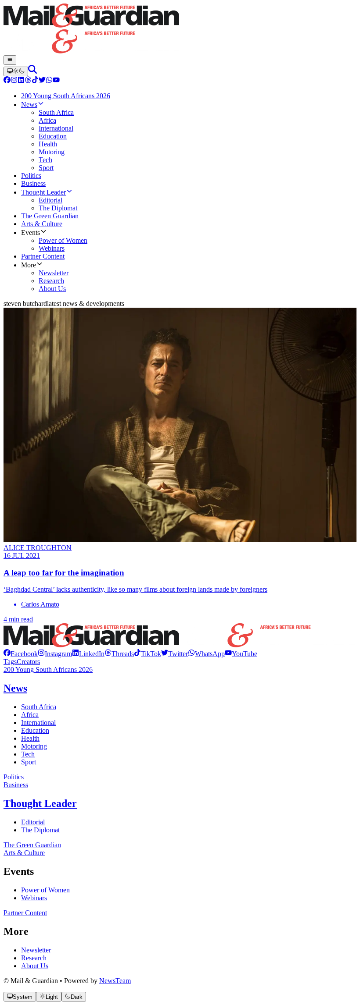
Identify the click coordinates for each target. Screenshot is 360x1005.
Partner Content (25, 912)
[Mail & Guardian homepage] (180, 29)
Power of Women (45, 890)
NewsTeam (115, 980)
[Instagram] (14, 81)
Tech (28, 754)
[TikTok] (35, 81)
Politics (14, 777)
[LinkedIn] (21, 81)
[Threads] (28, 81)
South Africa (38, 706)
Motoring (34, 746)
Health (30, 738)
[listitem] (21, 653)
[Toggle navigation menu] (10, 60)
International (38, 722)
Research (34, 958)
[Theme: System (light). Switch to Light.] (16, 71)
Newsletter (36, 950)
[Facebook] (7, 81)
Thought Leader (40, 803)
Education (35, 730)
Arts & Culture (24, 852)
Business (16, 784)
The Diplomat (40, 830)
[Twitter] (42, 81)
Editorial (33, 822)
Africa (30, 714)
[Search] (32, 71)
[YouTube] (56, 81)
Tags (10, 661)
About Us (34, 965)
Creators (28, 661)
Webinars (34, 898)
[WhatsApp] (49, 81)
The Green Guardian (32, 845)
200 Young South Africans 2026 (48, 669)
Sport (28, 762)
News (15, 688)
